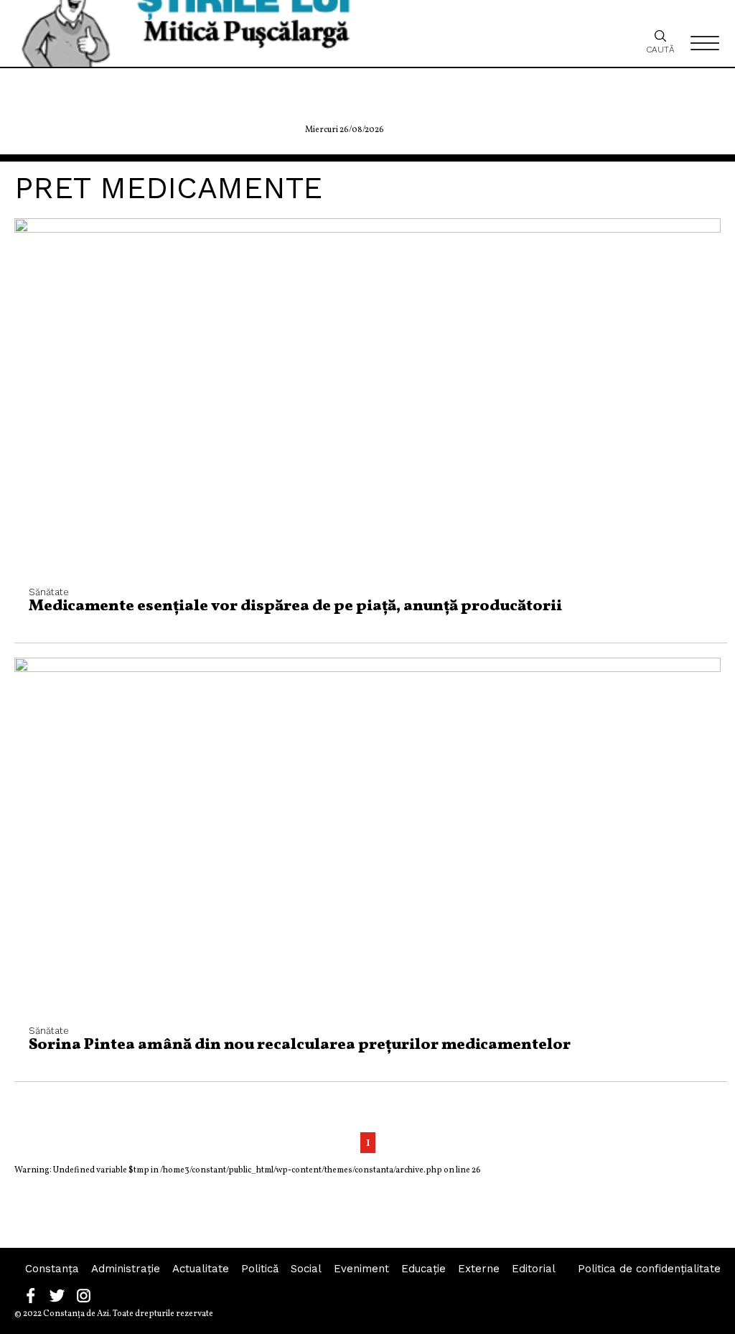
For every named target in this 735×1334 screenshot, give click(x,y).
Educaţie (423, 1268)
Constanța (52, 1268)
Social (306, 1268)
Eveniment (361, 1268)
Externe (479, 1268)
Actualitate (200, 1268)
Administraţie (125, 1268)
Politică (259, 1268)
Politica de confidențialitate (649, 1268)
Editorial (534, 1268)
